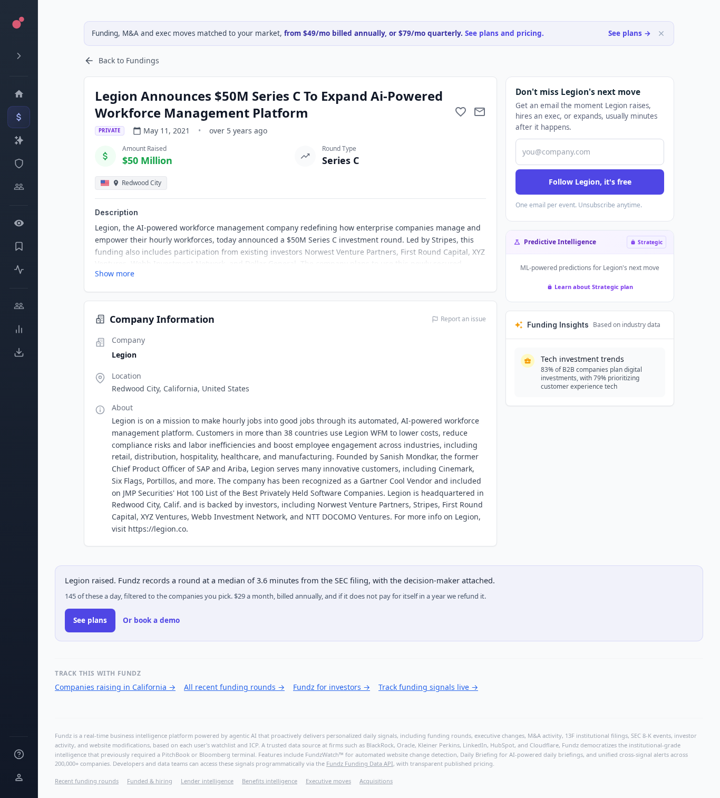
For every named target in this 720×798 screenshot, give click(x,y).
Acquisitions (376, 781)
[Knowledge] (18, 754)
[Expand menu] (18, 55)
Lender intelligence (207, 781)
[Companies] (18, 140)
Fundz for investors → (331, 687)
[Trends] (18, 329)
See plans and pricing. (504, 33)
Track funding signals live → (428, 687)
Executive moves (328, 781)
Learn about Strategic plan (593, 287)
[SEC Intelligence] (18, 163)
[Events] (18, 117)
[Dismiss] (661, 33)
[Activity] (18, 269)
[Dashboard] (18, 94)
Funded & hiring (149, 781)
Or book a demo (151, 620)
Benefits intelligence (269, 781)
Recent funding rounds (87, 781)
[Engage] (18, 306)
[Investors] (18, 187)
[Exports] (18, 352)
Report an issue (463, 319)
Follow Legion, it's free (590, 182)
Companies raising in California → (115, 687)
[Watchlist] (18, 223)
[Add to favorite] (460, 111)
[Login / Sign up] (18, 777)
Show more (114, 273)
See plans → (629, 33)
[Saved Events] (18, 246)
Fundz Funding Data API (359, 763)
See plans (90, 620)
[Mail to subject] (479, 111)
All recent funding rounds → (234, 687)
